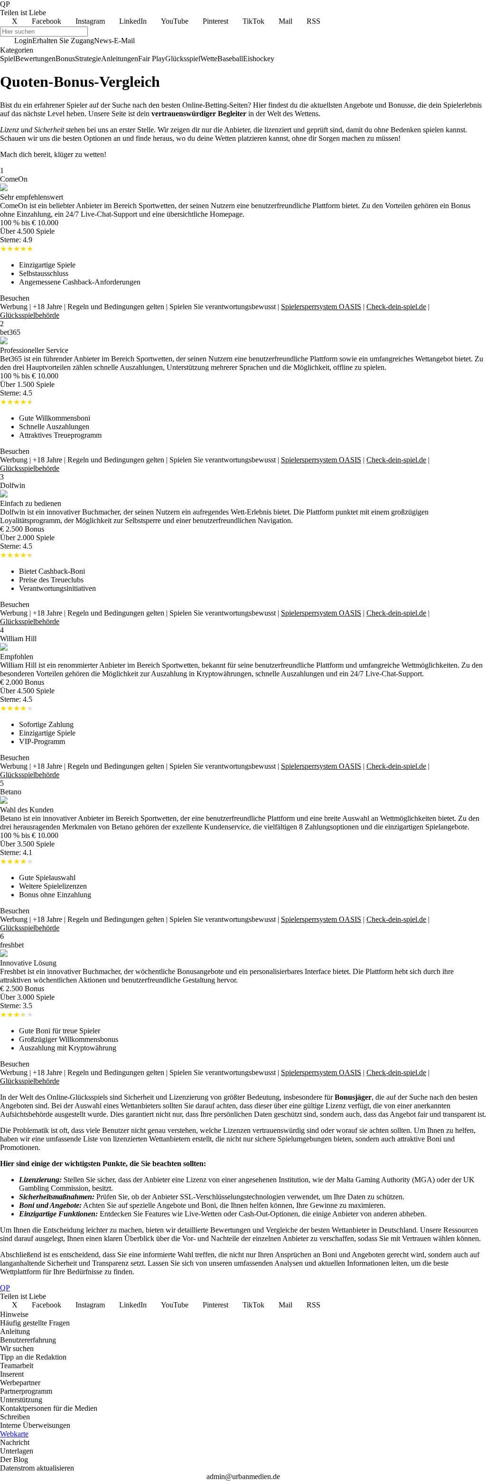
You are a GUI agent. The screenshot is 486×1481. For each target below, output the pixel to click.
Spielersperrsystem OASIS (321, 307)
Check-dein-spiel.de (396, 307)
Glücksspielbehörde (29, 315)
